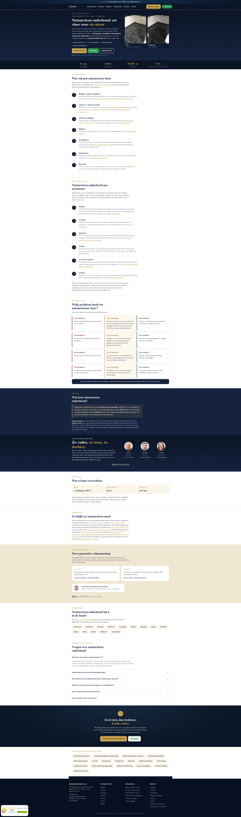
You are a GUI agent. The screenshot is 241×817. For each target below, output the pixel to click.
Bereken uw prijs (153, 6)
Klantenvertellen (97, 596)
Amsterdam (77, 627)
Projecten (109, 6)
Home (73, 13)
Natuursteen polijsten (81, 761)
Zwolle (153, 627)
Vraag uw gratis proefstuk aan (113, 739)
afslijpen (89, 123)
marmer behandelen (113, 214)
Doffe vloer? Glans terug (125, 766)
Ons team (126, 6)
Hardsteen (103, 793)
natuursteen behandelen (102, 85)
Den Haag (100, 627)
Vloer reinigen (161, 761)
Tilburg (76, 632)
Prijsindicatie (118, 6)
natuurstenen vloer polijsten (90, 532)
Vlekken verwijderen (145, 761)
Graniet (102, 804)
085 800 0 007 (107, 50)
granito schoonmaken (86, 267)
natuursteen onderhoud (96, 523)
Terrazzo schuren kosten (132, 790)
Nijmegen (144, 627)
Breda (85, 632)
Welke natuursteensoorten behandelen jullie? (89, 672)
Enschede (163, 627)
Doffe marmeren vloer (132, 793)
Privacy (152, 801)
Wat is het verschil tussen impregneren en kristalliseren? (93, 685)
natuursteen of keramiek (91, 539)
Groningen (122, 627)
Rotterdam (89, 627)
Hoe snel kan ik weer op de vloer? (84, 698)
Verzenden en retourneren (158, 806)
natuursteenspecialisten (84, 620)
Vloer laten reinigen (131, 798)
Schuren (95, 761)
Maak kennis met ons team (120, 464)
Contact (133, 6)
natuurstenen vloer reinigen (99, 99)
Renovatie (131, 761)
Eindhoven (111, 627)
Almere (93, 632)
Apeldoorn (103, 632)
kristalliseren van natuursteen (98, 145)
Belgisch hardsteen (95, 240)
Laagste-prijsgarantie (156, 795)
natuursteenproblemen (114, 107)
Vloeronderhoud (91, 6)
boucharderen (124, 123)
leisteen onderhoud (115, 277)
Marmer (102, 787)
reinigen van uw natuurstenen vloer (98, 530)
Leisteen (103, 790)
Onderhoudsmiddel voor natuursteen (106, 756)
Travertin (103, 795)
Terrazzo (103, 798)
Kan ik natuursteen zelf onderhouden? (86, 691)
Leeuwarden (116, 632)
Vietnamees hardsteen (81, 771)
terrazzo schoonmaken (127, 264)
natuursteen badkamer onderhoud (102, 534)
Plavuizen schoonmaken (82, 756)
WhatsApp (93, 50)
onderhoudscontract (117, 523)
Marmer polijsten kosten (132, 787)
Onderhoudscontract (80, 766)
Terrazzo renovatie (161, 766)
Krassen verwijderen (143, 766)
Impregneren (119, 761)
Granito (102, 801)
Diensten (101, 6)
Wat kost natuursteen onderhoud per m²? (87, 657)
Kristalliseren (106, 761)
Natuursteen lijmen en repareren (133, 756)
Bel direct (168, 6)
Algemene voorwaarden (157, 804)
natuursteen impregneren (98, 158)
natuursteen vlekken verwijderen (95, 110)
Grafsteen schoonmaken (156, 756)
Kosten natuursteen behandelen (102, 766)
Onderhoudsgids (130, 801)
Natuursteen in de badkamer (134, 795)
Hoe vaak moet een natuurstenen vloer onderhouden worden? (95, 679)
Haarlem (133, 627)
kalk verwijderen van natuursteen (122, 99)
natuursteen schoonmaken (120, 527)
